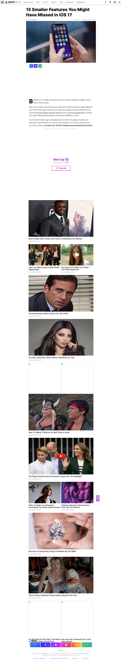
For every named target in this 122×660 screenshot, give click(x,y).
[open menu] (2, 2)
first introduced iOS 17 (77, 113)
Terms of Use (75, 658)
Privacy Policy (85, 658)
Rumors (53, 2)
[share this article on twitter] (35, 66)
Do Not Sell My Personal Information (58, 658)
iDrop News (45, 653)
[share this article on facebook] (31, 66)
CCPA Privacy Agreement (39, 658)
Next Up (60, 159)
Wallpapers (81, 2)
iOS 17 (48, 100)
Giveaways (70, 2)
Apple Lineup (28, 2)
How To (45, 2)
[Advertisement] (61, 84)
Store (61, 2)
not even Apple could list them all (49, 113)
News (38, 2)
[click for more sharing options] (40, 66)
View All (62, 168)
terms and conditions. (83, 653)
